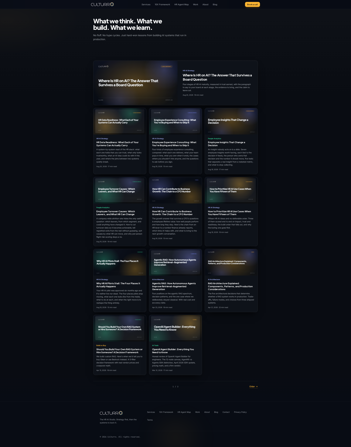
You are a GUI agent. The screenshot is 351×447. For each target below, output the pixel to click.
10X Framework (162, 4)
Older (252, 386)
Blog (215, 4)
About (205, 4)
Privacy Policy (240, 412)
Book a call (252, 4)
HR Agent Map (181, 4)
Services (146, 4)
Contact (226, 412)
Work (195, 4)
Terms (150, 420)
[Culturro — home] (102, 4)
